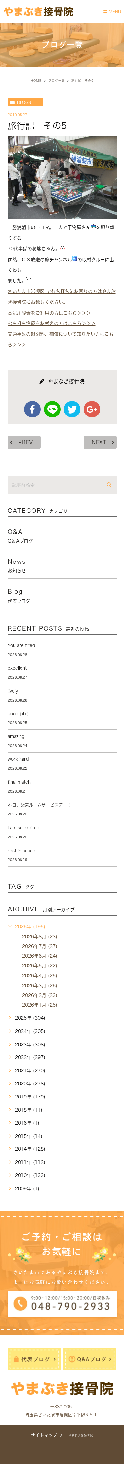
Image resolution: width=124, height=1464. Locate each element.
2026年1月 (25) (39, 1005)
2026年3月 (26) (39, 985)
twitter (72, 409)
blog (19, 595)
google (92, 409)
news (17, 566)
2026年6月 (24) (39, 956)
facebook (32, 409)
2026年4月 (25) (39, 975)
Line (52, 409)
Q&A (20, 536)
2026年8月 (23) (39, 936)
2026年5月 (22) (39, 965)
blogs (24, 102)
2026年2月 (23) (39, 995)
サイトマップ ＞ (47, 1435)
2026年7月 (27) (39, 946)
